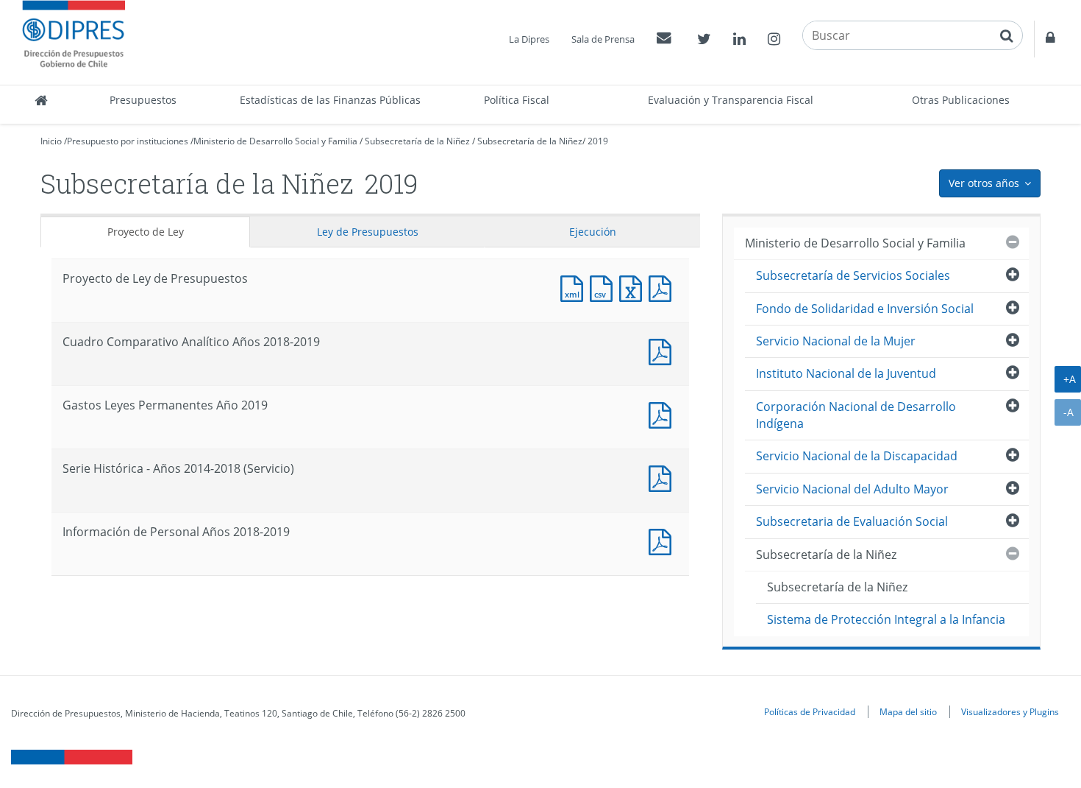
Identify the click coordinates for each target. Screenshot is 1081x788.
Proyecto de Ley (145, 232)
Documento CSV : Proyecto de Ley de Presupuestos (604, 286)
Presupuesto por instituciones (127, 141)
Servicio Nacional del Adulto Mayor (852, 489)
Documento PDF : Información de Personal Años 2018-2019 (663, 540)
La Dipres (529, 39)
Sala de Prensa (603, 39)
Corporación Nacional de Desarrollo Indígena (856, 415)
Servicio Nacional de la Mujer (836, 341)
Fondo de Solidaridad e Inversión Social (865, 308)
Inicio (51, 141)
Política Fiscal (516, 100)
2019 (598, 141)
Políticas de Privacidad (809, 711)
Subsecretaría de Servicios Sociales (853, 275)
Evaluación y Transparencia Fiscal (730, 100)
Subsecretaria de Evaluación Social (852, 521)
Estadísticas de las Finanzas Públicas (330, 100)
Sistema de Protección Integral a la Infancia (886, 619)
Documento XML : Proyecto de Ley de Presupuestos (575, 286)
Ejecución (592, 232)
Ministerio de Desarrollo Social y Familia (275, 141)
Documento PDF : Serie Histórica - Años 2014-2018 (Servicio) (663, 476)
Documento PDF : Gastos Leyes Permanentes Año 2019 (663, 413)
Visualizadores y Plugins (1010, 711)
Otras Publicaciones (961, 100)
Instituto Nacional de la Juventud (846, 373)
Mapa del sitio (908, 711)
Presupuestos (143, 100)
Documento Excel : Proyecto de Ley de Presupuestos (634, 286)
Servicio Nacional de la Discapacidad (856, 456)
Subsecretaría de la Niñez (417, 141)
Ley (367, 232)
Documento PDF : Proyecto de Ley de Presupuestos (663, 286)
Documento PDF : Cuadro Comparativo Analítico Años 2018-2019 (663, 350)
